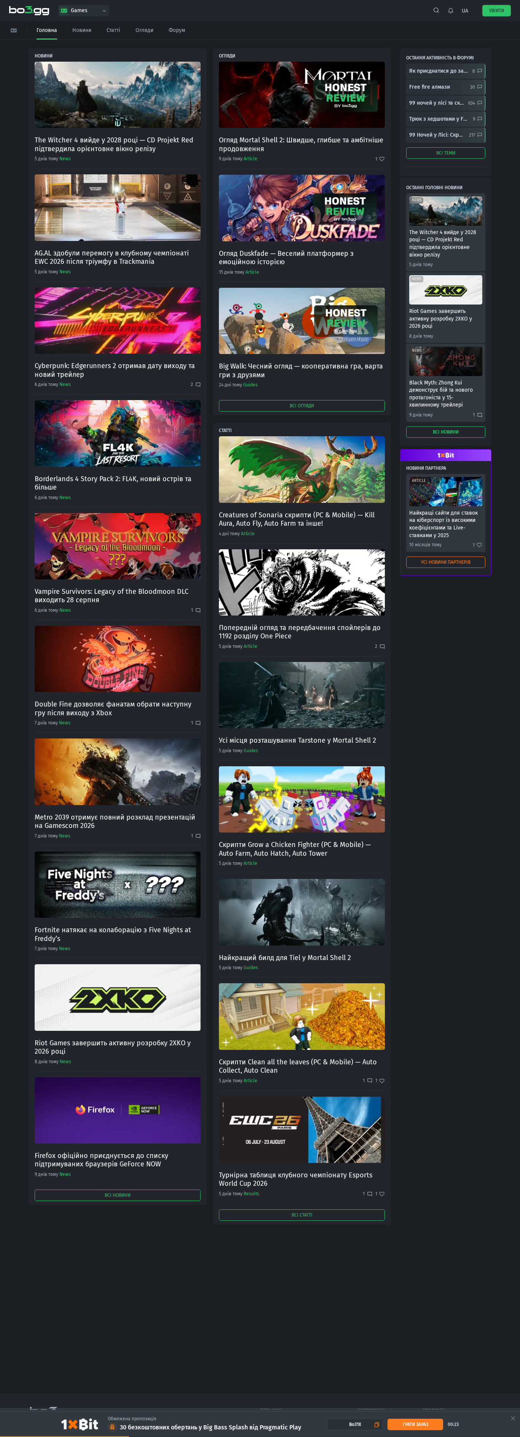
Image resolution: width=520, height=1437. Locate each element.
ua (465, 11)
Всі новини (118, 1195)
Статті (113, 30)
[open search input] (436, 10)
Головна (47, 30)
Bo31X (355, 1424)
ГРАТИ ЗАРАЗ (415, 1424)
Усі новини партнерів (446, 562)
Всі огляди (302, 405)
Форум (177, 30)
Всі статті (302, 1215)
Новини (81, 30)
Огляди (144, 30)
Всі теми (445, 153)
